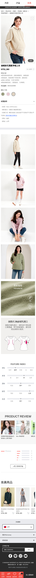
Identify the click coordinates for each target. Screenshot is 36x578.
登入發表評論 (18, 466)
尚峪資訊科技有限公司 (22, 567)
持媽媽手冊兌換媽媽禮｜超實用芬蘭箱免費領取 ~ (18, 7)
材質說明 (4, 101)
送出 (29, 549)
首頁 (2, 11)
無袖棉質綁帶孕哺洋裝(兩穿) (22, 510)
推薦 (29, 3)
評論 (18, 3)
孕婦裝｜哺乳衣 (22, 11)
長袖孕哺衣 (4, 13)
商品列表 (8, 11)
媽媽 (14, 11)
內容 (7, 3)
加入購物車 (30, 575)
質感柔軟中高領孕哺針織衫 (7, 510)
